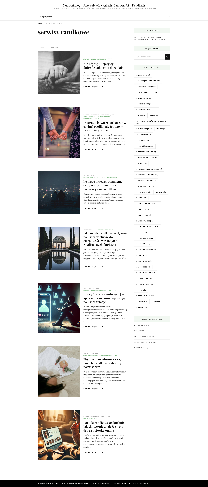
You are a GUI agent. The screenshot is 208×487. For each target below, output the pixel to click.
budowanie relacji (146, 92)
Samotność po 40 (145, 273)
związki (141, 307)
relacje (141, 232)
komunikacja (144, 129)
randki (141, 198)
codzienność (143, 104)
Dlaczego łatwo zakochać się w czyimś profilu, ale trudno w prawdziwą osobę (104, 126)
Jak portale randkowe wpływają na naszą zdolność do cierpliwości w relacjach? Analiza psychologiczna (105, 238)
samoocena (143, 244)
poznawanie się (145, 186)
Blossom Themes (120, 483)
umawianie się (145, 296)
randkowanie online (147, 227)
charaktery (143, 98)
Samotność (112, 290)
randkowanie (144, 221)
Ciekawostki (88, 117)
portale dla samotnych (149, 169)
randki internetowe (147, 204)
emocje (140, 115)
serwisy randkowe (146, 284)
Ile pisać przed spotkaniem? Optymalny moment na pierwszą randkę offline (102, 185)
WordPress (144, 483)
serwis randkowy (146, 278)
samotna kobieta (146, 250)
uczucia (141, 290)
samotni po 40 (144, 261)
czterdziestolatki (146, 110)
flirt (154, 115)
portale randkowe (147, 175)
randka (161, 192)
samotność (143, 267)
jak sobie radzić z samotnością (151, 122)
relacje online (144, 238)
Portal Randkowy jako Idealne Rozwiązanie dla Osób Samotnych (149, 38)
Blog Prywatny (46, 17)
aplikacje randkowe (148, 81)
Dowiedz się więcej (92, 87)
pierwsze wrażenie (146, 158)
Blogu (86, 483)
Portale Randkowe (98, 60)
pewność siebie (145, 146)
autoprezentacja (146, 87)
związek (157, 301)
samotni (142, 255)
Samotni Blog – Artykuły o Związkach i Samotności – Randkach (104, 5)
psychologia (143, 192)
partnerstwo (144, 140)
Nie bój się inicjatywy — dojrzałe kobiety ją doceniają (103, 66)
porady (141, 163)
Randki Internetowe (91, 118)
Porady (86, 60)
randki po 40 (143, 215)
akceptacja (143, 75)
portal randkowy (146, 181)
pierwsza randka (146, 152)
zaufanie (142, 301)
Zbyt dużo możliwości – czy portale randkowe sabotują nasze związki (102, 363)
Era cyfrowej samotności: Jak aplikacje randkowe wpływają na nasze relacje (104, 298)
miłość (160, 129)
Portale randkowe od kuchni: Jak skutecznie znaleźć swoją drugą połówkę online (103, 426)
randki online (144, 209)
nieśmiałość (143, 135)
